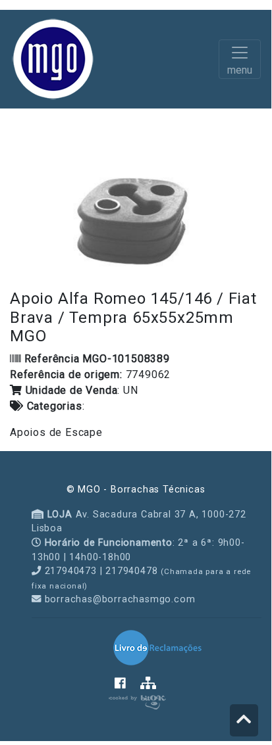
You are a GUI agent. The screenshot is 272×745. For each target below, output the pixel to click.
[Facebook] (127, 684)
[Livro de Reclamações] (157, 647)
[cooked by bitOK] (136, 700)
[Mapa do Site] (148, 684)
